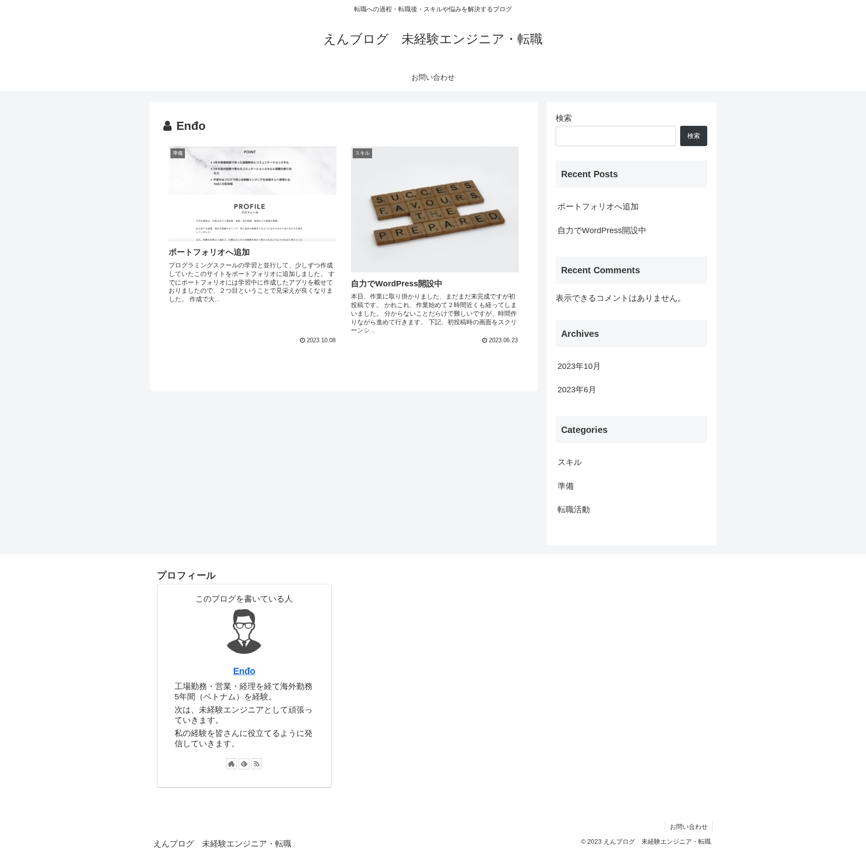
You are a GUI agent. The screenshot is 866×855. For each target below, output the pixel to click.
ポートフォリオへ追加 (598, 206)
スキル (569, 462)
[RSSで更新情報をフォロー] (256, 763)
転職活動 (573, 509)
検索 (564, 118)
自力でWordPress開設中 (601, 230)
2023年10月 (579, 366)
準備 (565, 486)
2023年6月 (576, 389)
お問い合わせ (689, 826)
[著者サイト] (231, 763)
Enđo (244, 671)
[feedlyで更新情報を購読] (244, 763)
